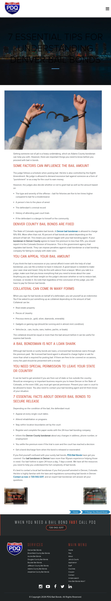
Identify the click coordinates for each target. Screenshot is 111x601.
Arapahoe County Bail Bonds (38, 572)
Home (70, 550)
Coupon (71, 572)
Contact (71, 575)
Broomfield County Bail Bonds (39, 553)
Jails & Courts (73, 559)
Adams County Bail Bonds (37, 569)
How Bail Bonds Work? (76, 581)
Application (72, 563)
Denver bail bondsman (67, 231)
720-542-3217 (56, 527)
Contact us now (20, 477)
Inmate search (73, 578)
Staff (70, 566)
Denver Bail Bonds (34, 550)
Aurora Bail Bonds (34, 556)
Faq (69, 553)
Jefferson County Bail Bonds (38, 566)
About (70, 556)
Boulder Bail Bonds (35, 563)
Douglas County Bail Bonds (38, 559)
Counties (71, 569)
